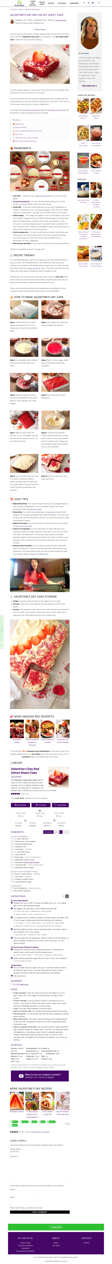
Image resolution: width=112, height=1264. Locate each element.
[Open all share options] (2, 647)
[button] (12, 794)
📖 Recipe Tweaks (20, 127)
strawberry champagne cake (33, 110)
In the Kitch (13, 9)
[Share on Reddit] (2, 643)
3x (67, 832)
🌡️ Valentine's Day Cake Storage (25, 138)
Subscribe (74, 3)
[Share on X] (2, 624)
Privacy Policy (25, 1243)
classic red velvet (33, 268)
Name (13, 1190)
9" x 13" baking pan (21, 984)
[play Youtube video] (40, 575)
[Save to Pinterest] (2, 617)
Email (12, 1197)
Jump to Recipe (39, 29)
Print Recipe (21, 805)
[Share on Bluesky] (2, 628)
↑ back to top (56, 1227)
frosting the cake (35, 509)
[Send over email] (2, 639)
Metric (56, 832)
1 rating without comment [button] (39, 1132)
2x (64, 832)
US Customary (48, 832)
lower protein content (44, 196)
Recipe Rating (15, 1149)
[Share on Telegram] (2, 636)
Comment (14, 1156)
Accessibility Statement (25, 1251)
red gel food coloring (31, 862)
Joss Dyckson (16, 777)
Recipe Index (42, 3)
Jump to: (17, 120)
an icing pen (50, 512)
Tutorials (61, 3)
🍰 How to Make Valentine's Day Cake (27, 131)
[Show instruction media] (63, 896)
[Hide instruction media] (67, 896)
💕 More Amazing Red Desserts (25, 141)
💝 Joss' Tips (18, 134)
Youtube (50, 1077)
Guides (51, 3)
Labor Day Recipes (32, 3)
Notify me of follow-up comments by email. (26, 1208)
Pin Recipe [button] (42, 805)
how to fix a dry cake (24, 526)
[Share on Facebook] (2, 621)
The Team (56, 1245)
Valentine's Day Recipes (32, 9)
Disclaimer (25, 1248)
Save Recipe (61, 805)
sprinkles (55, 288)
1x (61, 832)
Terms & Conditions (25, 1245)
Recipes (21, 9)
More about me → (89, 86)
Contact (86, 1243)
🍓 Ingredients (18, 124)
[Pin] (67, 46)
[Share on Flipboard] (2, 632)
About (56, 1243)
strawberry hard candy (57, 110)
